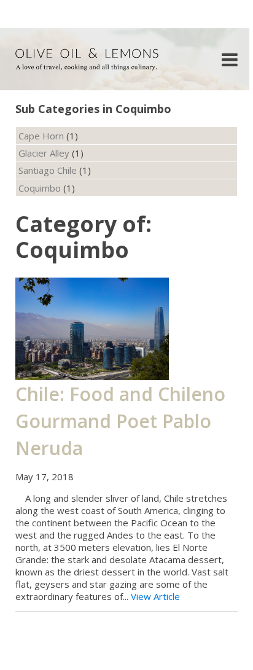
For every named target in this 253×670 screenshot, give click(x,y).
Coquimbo (39, 188)
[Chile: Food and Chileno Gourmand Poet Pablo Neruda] (92, 328)
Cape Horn (41, 136)
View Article (155, 596)
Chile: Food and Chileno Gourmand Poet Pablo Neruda (120, 421)
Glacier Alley (43, 153)
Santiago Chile (47, 170)
